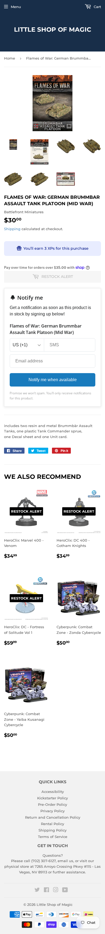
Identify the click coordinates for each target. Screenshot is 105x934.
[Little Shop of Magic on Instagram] (55, 890)
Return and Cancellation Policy (52, 817)
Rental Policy (52, 824)
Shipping (12, 229)
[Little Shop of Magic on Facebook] (46, 890)
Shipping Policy (52, 830)
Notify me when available (53, 379)
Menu (16, 7)
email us (65, 861)
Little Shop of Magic (52, 29)
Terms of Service (52, 836)
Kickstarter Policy (52, 798)
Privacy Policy (52, 811)
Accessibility (52, 791)
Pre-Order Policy (52, 804)
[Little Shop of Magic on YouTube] (65, 890)
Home (9, 58)
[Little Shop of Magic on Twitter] (37, 890)
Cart (97, 7)
